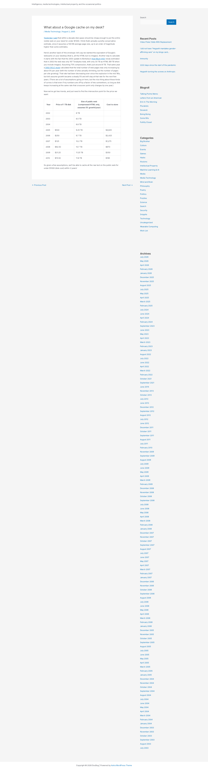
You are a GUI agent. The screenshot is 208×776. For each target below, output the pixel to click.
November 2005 (147, 634)
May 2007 (144, 561)
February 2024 (146, 322)
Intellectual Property (149, 166)
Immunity (144, 58)
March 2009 (145, 480)
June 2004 (144, 703)
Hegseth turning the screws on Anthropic (157, 71)
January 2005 (146, 675)
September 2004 (147, 691)
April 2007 (144, 565)
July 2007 (144, 553)
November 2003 (147, 732)
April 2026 (144, 265)
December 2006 (147, 581)
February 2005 (146, 671)
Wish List (144, 230)
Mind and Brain (146, 182)
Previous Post (39, 185)
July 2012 (144, 419)
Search (143, 17)
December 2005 (147, 630)
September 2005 (147, 642)
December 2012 (147, 407)
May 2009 (144, 472)
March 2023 (145, 342)
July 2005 (144, 650)
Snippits (143, 214)
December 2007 (147, 533)
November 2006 (147, 585)
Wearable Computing (149, 226)
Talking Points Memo (149, 94)
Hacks (142, 157)
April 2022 (144, 366)
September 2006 (147, 594)
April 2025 (144, 297)
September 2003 (147, 740)
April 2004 (144, 711)
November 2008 (147, 492)
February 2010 (146, 447)
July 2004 (144, 699)
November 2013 (147, 391)
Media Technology (53, 31)
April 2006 (144, 614)
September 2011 (147, 435)
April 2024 (144, 318)
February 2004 (146, 719)
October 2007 (146, 541)
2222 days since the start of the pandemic (158, 65)
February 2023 (146, 346)
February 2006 (146, 622)
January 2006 (146, 626)
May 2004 (144, 707)
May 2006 (144, 610)
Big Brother (145, 141)
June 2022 (144, 362)
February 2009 (146, 484)
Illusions (143, 161)
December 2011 (146, 427)
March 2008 (145, 521)
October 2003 (146, 736)
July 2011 (144, 444)
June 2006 (144, 606)
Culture (143, 145)
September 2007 (147, 545)
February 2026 (146, 269)
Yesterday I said (50, 38)
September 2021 (147, 383)
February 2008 (146, 525)
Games (143, 153)
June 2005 (144, 654)
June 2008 (144, 508)
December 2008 (147, 488)
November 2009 (147, 452)
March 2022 (145, 370)
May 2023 (144, 334)
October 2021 (146, 379)
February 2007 (146, 573)
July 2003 (144, 748)
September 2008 (147, 500)
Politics (143, 194)
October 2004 (146, 687)
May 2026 (144, 261)
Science (143, 202)
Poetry (143, 190)
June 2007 (144, 557)
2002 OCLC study (52, 67)
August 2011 (145, 439)
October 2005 (146, 638)
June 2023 (144, 330)
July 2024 (144, 310)
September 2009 (147, 456)
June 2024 (144, 314)
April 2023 (144, 338)
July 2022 (144, 358)
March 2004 (145, 715)
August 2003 (145, 744)
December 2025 (147, 277)
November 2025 (147, 281)
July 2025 (144, 289)
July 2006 (144, 602)
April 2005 (144, 663)
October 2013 (146, 395)
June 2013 (144, 403)
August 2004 (145, 695)
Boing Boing (145, 114)
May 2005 (144, 658)
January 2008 (146, 529)
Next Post (127, 185)
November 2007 (147, 537)
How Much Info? (98, 59)
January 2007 (146, 577)
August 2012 (145, 415)
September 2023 (147, 326)
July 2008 (144, 504)
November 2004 (147, 683)
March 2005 (145, 667)
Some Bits (144, 118)
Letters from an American (151, 98)
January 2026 (146, 273)
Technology (145, 218)
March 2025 (145, 301)
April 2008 (144, 516)
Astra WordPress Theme (121, 765)
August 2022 (145, 354)
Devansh (144, 110)
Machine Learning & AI (149, 170)
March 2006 (145, 618)
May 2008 (144, 512)
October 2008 (146, 496)
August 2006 (145, 598)
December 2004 (147, 679)
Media (142, 174)
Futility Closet (146, 122)
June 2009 (144, 468)
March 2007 (145, 569)
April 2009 (144, 476)
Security (143, 210)
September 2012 (147, 411)
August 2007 (145, 549)
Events (143, 149)
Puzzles (143, 198)
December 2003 (147, 727)
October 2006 (146, 590)
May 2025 (144, 293)
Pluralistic (144, 106)
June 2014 (144, 387)
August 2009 (145, 460)
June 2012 (144, 423)
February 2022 (146, 375)
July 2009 (144, 464)
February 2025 (146, 306)
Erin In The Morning (148, 102)
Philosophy (145, 186)
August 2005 (145, 646)
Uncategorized (146, 222)
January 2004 (146, 723)
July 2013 (144, 399)
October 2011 (145, 431)
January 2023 (146, 350)
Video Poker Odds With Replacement (156, 42)
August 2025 (145, 285)
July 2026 (144, 257)
